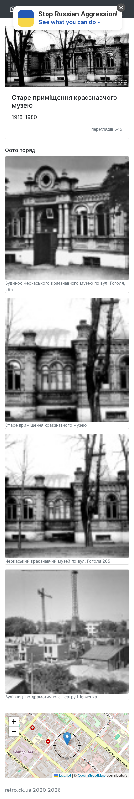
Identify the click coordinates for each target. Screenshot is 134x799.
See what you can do (67, 22)
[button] (67, 745)
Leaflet (64, 775)
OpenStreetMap (92, 775)
